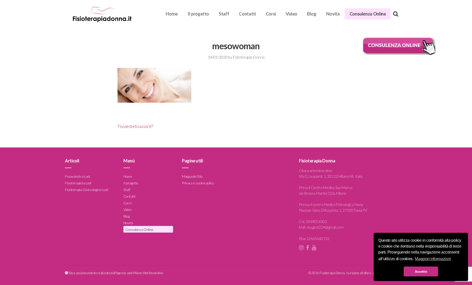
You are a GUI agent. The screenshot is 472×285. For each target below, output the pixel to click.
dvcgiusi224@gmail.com (325, 227)
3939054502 (316, 221)
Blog (311, 13)
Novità (333, 13)
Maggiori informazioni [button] (433, 259)
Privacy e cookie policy (198, 183)
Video (291, 13)
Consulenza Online (368, 13)
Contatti (247, 13)
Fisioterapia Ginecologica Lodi (86, 190)
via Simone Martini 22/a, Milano (322, 193)
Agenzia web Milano (129, 273)
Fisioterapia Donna (248, 57)
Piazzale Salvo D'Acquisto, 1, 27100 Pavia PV (333, 210)
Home (172, 13)
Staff (224, 13)
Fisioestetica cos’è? (135, 126)
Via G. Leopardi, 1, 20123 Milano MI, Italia (331, 176)
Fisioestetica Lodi (77, 176)
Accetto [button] (421, 271)
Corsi (271, 13)
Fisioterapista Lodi (78, 183)
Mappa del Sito (192, 176)
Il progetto (198, 13)
